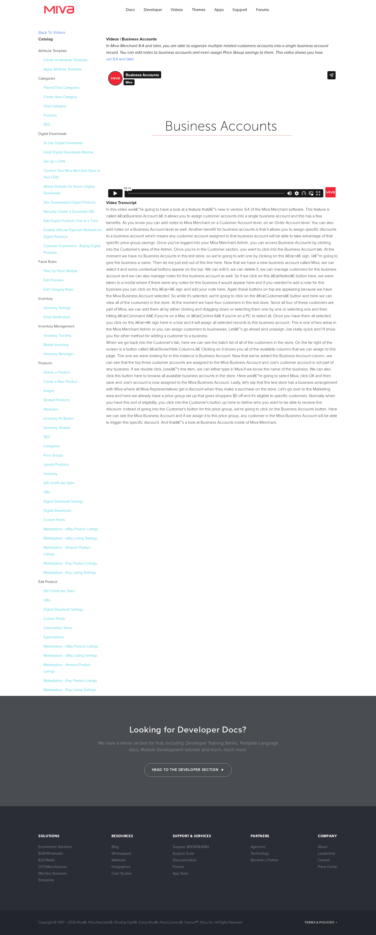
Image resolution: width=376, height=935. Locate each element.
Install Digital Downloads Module (68, 152)
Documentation (185, 860)
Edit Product (47, 582)
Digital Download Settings (63, 501)
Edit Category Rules (58, 289)
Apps (219, 10)
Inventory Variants (56, 428)
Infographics (121, 867)
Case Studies (122, 873)
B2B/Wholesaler (50, 853)
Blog (115, 847)
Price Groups (53, 455)
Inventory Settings (57, 308)
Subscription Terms (57, 628)
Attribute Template (52, 51)
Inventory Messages (58, 354)
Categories (46, 78)
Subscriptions (53, 637)
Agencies (258, 847)
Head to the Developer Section (186, 770)
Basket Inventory (56, 345)
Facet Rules (47, 262)
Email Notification (56, 317)
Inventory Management (56, 326)
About (322, 847)
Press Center (328, 867)
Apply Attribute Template (62, 69)
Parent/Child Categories (61, 88)
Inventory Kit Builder (58, 418)
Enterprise (46, 880)
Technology (260, 853)
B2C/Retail (46, 860)
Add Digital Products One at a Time (70, 221)
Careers (324, 860)
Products (50, 115)
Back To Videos (51, 32)
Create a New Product (60, 381)
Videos (177, 10)
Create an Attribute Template (65, 60)
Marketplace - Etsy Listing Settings (69, 572)
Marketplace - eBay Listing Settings (70, 538)
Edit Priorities (53, 280)
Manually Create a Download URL (69, 211)
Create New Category (60, 97)
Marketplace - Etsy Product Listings (70, 563)
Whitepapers (121, 853)
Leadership (326, 853)
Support (240, 10)
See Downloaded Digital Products (69, 202)
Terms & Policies (319, 922)
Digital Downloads (52, 134)
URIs (46, 492)
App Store (180, 873)
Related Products (56, 400)
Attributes (50, 409)
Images (48, 391)
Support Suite (183, 853)
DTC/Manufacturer (52, 867)
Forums (262, 10)
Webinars (119, 860)
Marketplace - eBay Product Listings (70, 529)
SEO (46, 124)
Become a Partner (265, 860)
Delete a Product (56, 372)
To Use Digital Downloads (63, 143)
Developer (153, 10)
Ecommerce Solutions (55, 847)
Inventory (45, 298)
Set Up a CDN (54, 161)
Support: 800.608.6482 (191, 847)
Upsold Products (56, 464)
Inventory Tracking (57, 335)
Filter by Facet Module (60, 271)
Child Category (54, 106)
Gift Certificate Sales (59, 483)
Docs (130, 10)
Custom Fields (54, 520)
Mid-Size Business (52, 873)
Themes (198, 10)
